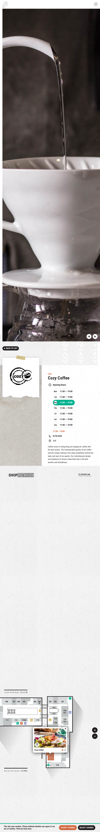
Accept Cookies (68, 827)
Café (50, 374)
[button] (89, 336)
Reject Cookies (87, 827)
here (29, 829)
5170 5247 (57, 436)
